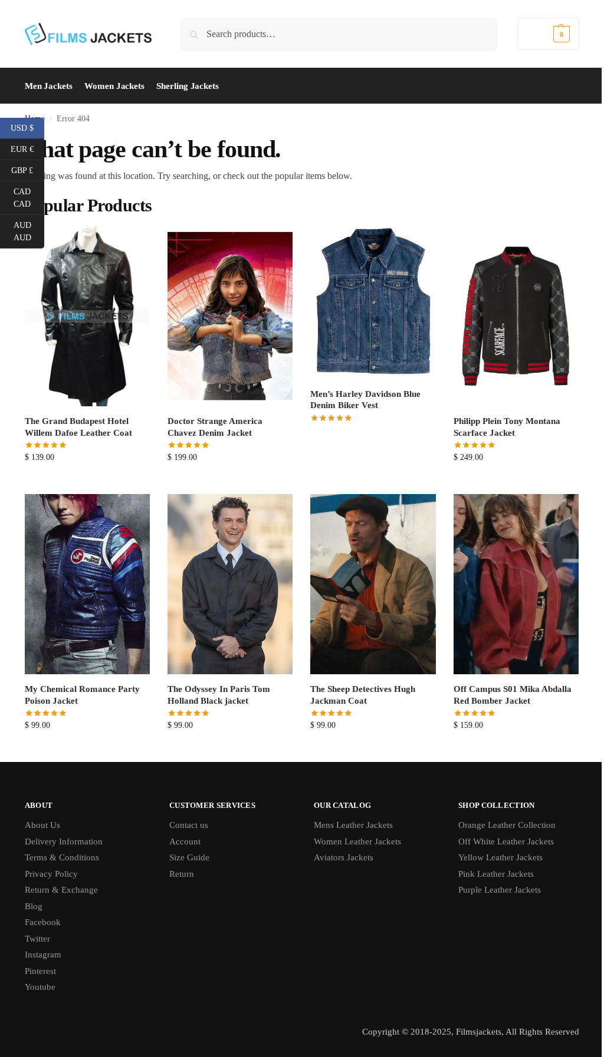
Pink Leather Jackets (496, 874)
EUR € (27, 148)
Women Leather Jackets (357, 841)
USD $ (27, 127)
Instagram (43, 954)
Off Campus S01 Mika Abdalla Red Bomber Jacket (513, 694)
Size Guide (189, 857)
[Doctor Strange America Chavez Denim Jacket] (230, 316)
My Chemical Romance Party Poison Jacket (82, 694)
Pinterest (40, 971)
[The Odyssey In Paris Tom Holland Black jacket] (230, 584)
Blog (33, 906)
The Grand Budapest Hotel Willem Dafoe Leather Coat (78, 427)
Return (181, 874)
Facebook (43, 922)
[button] (548, 34)
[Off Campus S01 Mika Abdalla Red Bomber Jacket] (516, 584)
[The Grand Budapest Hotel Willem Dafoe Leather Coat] (87, 316)
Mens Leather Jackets (353, 825)
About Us (42, 825)
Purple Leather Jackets (499, 889)
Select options (87, 482)
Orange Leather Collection (507, 825)
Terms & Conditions (62, 857)
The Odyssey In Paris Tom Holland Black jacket (219, 694)
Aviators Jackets (343, 857)
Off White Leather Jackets (506, 841)
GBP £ (27, 169)
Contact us (188, 825)
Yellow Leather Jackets (500, 857)
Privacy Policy (51, 874)
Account (185, 841)
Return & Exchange (61, 889)
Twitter (37, 938)
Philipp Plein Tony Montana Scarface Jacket (507, 427)
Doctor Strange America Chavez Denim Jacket (215, 427)
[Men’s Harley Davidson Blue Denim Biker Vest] (372, 302)
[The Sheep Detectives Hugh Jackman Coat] (372, 584)
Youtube (40, 987)
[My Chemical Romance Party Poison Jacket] (87, 584)
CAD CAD (29, 197)
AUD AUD (29, 231)
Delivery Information (64, 841)
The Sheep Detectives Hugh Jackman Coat (362, 694)
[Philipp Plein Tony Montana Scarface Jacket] (516, 316)
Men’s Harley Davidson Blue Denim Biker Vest (365, 399)
